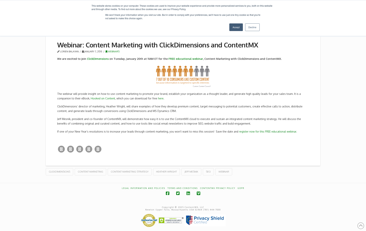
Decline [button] (252, 27)
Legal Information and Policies (143, 188)
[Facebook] (70, 149)
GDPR (241, 188)
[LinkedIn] (88, 149)
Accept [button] (236, 27)
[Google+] (79, 149)
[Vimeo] (198, 193)
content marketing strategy (129, 171)
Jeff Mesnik (191, 171)
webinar (223, 171)
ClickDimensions (98, 58)
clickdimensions (59, 171)
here (161, 98)
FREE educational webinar (186, 58)
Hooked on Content (103, 98)
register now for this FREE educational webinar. (268, 131)
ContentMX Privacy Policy (217, 188)
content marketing (90, 171)
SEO (208, 171)
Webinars (113, 51)
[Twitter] (61, 149)
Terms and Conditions (183, 188)
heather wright (166, 171)
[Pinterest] (98, 149)
